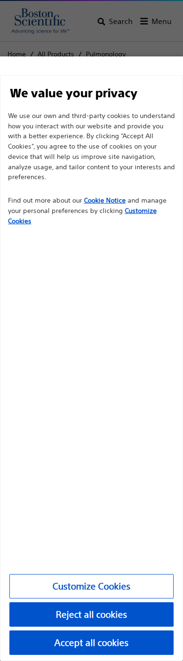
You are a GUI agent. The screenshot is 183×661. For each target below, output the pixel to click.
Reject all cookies (91, 614)
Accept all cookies (91, 642)
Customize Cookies (91, 586)
